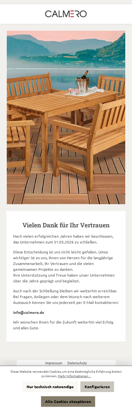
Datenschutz (77, 362)
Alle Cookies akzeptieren (68, 401)
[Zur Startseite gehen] (66, 14)
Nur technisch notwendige (50, 386)
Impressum (54, 362)
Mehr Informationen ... (74, 376)
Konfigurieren (97, 386)
